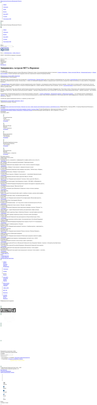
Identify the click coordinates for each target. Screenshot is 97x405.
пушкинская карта (5, 47)
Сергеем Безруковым (68, 85)
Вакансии (5, 298)
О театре (5, 16)
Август (4, 263)
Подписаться (3, 356)
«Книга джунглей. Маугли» (74, 72)
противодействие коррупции (7, 258)
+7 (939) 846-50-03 (5, 255)
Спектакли (5, 7)
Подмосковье (6, 266)
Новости (5, 296)
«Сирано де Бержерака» (44, 93)
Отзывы (5, 271)
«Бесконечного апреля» (56, 93)
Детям (4, 9)
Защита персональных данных (7, 372)
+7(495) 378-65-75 (16, 53)
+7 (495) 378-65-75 (5, 257)
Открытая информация (6, 371)
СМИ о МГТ (6, 287)
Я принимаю (12, 358)
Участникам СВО (7, 18)
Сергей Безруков (31, 79)
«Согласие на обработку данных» (15, 358)
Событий (5, 285)
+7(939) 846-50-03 (8, 53)
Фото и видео (6, 283)
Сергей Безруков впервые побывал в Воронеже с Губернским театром (16, 110)
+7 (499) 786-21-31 (5, 253)
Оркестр (5, 265)
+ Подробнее (3, 161)
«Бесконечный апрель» (86, 72)
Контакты (5, 292)
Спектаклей (6, 284)
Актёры (5, 279)
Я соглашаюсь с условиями (16, 357)
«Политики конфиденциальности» (22, 357)
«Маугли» (3, 94)
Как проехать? (4, 370)
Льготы (5, 274)
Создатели (5, 278)
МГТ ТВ (5, 290)
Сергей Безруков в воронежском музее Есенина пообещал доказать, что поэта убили (20, 109)
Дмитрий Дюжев (40, 79)
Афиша (4, 4)
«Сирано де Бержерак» (62, 72)
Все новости (3, 64)
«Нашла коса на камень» (67, 93)
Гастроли (5, 264)
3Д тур (4, 297)
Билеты (5, 11)
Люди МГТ (5, 14)
